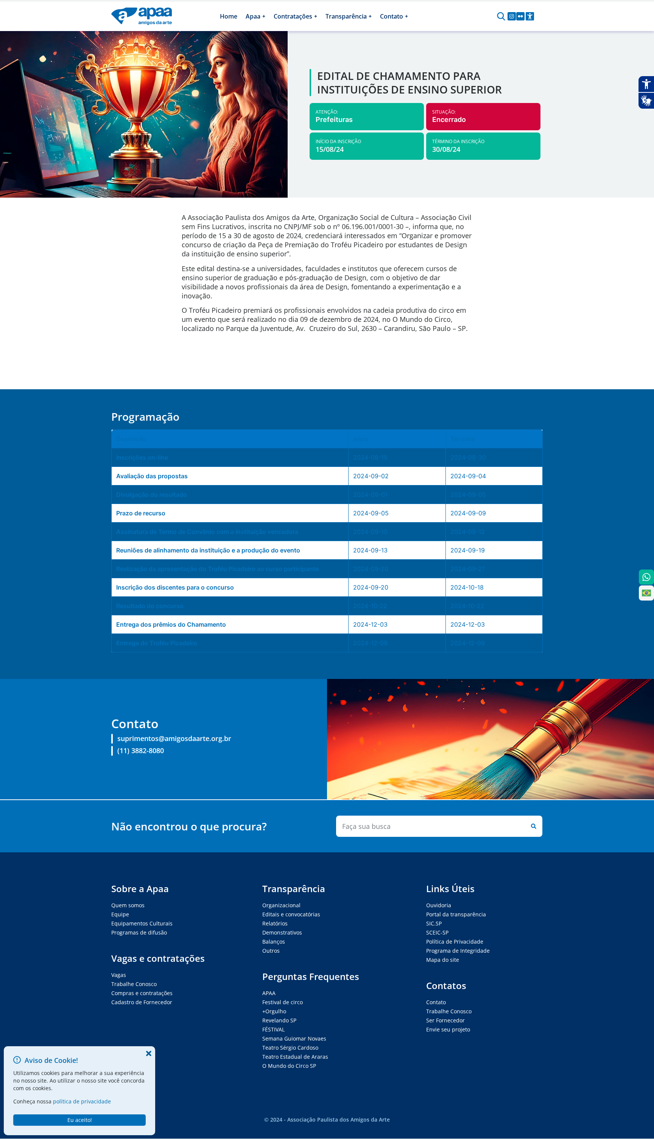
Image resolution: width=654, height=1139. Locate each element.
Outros (271, 950)
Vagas (118, 974)
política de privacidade (82, 1101)
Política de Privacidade (454, 941)
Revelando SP (279, 1020)
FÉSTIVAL (273, 1029)
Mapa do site (442, 959)
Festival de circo (282, 1002)
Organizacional (281, 905)
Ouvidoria (438, 905)
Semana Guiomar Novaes (294, 1038)
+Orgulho (274, 1011)
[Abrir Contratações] (315, 16)
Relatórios (275, 923)
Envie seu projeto (448, 1029)
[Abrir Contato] (406, 16)
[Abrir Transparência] (370, 16)
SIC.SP (434, 923)
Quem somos (128, 905)
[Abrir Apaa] (263, 16)
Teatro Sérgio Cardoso (290, 1047)
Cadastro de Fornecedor (141, 1002)
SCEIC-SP (437, 932)
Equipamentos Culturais (142, 923)
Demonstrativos (282, 932)
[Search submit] (532, 826)
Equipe (120, 914)
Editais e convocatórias (291, 914)
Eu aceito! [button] (79, 1119)
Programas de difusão (139, 932)
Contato (436, 1002)
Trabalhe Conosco (134, 984)
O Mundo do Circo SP (289, 1065)
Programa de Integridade (458, 950)
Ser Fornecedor (445, 1020)
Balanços (273, 941)
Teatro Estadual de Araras (295, 1056)
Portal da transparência (456, 914)
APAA (269, 993)
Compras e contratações (142, 993)
